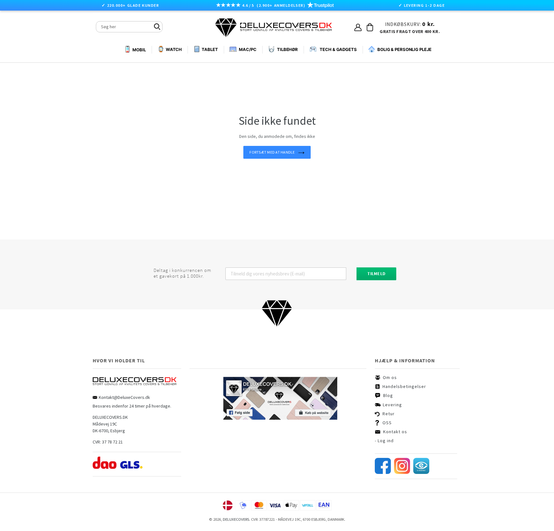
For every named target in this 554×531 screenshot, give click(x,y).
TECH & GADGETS (338, 49)
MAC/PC (247, 49)
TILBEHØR (287, 49)
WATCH (174, 49)
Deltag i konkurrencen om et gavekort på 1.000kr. (182, 273)
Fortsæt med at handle (272, 152)
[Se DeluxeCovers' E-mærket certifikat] (421, 472)
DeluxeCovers (236, 519)
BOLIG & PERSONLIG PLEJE (404, 49)
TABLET (210, 49)
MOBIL (139, 49)
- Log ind (384, 440)
